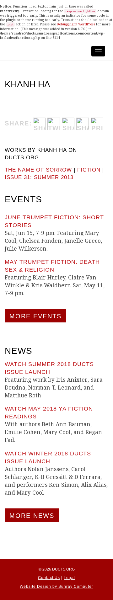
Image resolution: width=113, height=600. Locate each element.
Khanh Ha (27, 84)
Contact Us (49, 578)
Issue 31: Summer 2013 (39, 177)
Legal (69, 578)
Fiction (88, 170)
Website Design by (39, 586)
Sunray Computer (75, 586)
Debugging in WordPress (76, 24)
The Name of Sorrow (38, 170)
